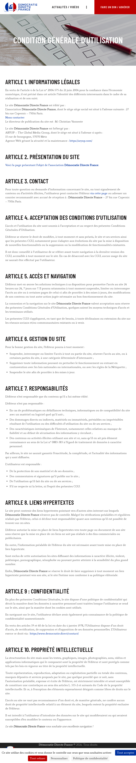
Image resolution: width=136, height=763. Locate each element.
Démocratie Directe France (56, 744)
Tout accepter (125, 752)
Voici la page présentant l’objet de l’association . (52, 165)
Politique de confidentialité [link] (90, 758)
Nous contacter (14, 117)
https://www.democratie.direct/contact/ (54, 633)
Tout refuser (37, 758)
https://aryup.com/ (80, 140)
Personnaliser (59, 758)
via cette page (98, 193)
